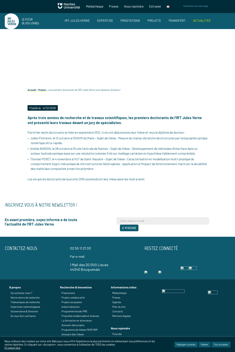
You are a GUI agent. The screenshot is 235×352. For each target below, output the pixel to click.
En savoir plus (12, 347)
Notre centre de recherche (25, 297)
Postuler (117, 333)
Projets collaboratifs (73, 297)
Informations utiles (123, 287)
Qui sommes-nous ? (21, 292)
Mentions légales (121, 315)
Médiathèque (94, 6)
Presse (113, 6)
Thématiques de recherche (25, 302)
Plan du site (118, 306)
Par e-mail (77, 256)
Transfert (177, 20)
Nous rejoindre (134, 6)
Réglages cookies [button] (186, 344)
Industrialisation (71, 306)
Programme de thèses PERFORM (79, 329)
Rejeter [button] (204, 344)
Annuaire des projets (73, 325)
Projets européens (72, 302)
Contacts (117, 311)
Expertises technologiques (25, 306)
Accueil (32, 89)
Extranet (155, 6)
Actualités (202, 20)
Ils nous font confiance (23, 315)
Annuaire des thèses (73, 334)
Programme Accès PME (74, 311)
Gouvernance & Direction (24, 311)
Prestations (130, 20)
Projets (154, 20)
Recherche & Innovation (76, 287)
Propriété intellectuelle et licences (80, 315)
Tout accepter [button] (221, 344)
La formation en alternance (77, 320)
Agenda (116, 302)
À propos (15, 287)
